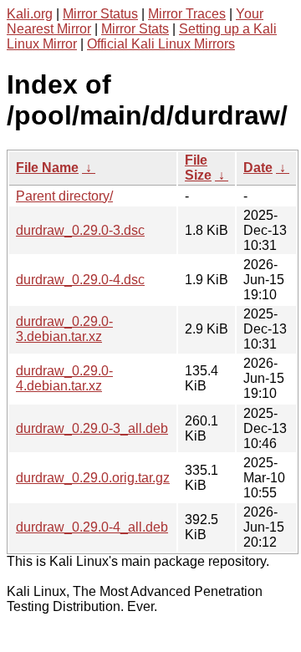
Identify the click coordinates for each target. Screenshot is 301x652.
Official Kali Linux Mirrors (161, 44)
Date (258, 167)
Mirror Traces (187, 14)
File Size (198, 167)
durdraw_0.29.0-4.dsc (80, 280)
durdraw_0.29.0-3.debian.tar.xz (64, 329)
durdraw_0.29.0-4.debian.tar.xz (64, 378)
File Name (47, 167)
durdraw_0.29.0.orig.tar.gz (93, 478)
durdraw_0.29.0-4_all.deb (92, 527)
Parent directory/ (64, 196)
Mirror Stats (135, 29)
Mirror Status (100, 14)
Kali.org (30, 14)
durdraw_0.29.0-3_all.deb (92, 428)
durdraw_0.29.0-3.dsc (80, 230)
